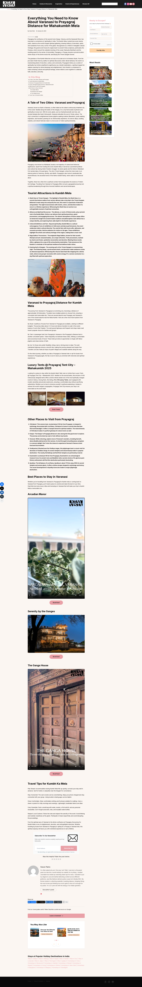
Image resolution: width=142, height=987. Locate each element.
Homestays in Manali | (66, 963)
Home (8, 9)
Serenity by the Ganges (36, 91)
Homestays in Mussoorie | (36, 963)
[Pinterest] (133, 4)
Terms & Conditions (38, 981)
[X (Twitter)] (2, 488)
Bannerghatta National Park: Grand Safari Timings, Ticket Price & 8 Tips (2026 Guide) (100, 117)
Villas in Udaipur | (33, 958)
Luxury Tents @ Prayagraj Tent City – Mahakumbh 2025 (41, 84)
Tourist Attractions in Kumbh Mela (36, 81)
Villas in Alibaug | (44, 958)
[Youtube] (131, 4)
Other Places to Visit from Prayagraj (37, 86)
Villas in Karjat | (54, 958)
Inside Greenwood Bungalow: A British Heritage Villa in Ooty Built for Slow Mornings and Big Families (100, 89)
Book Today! (56, 409)
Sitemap (48, 981)
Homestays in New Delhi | (69, 965)
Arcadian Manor (35, 89)
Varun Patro (45, 867)
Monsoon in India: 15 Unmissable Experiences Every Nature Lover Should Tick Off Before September (100, 102)
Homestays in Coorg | (40, 965)
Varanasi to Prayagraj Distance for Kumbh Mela (39, 82)
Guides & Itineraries (47, 934)
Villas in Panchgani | (50, 961)
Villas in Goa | (74, 958)
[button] (54, 940)
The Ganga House (35, 93)
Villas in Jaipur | (39, 961)
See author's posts (48, 889)
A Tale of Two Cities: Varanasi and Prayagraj (39, 79)
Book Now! (56, 602)
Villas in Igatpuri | (62, 961)
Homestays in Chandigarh (60, 967)
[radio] (52, 859)
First (90, 27)
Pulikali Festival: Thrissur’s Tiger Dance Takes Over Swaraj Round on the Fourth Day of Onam (100, 75)
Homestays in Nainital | (51, 963)
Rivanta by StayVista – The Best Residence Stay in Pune (100, 131)
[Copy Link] (2, 496)
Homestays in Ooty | (74, 961)
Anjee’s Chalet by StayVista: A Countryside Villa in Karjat (74, 931)
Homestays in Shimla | (54, 965)
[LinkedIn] (2, 492)
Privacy (29, 981)
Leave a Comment (55, 915)
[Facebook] (2, 484)
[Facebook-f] (125, 4)
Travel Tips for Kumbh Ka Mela (36, 95)
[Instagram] (128, 4)
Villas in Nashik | (64, 958)
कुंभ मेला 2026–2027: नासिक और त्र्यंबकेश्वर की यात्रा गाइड (47, 930)
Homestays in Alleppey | (44, 967)
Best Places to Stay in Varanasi (36, 88)
